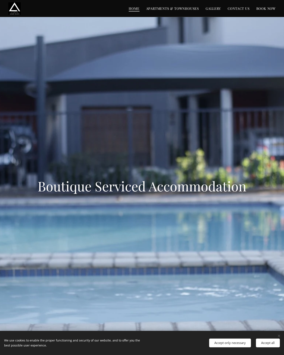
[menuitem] (135, 8)
